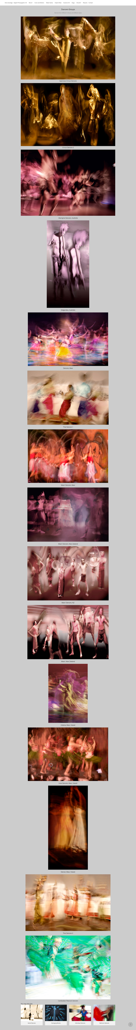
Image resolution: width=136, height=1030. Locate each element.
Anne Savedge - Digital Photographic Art (16, 3)
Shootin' (78, 3)
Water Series (49, 3)
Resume (85, 3)
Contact (90, 3)
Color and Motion (39, 3)
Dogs (73, 3)
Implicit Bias (58, 3)
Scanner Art (66, 3)
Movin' (31, 3)
